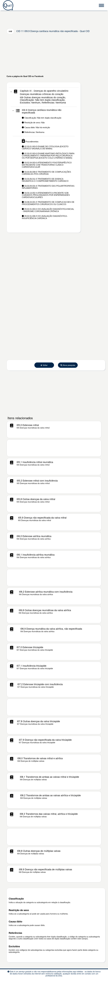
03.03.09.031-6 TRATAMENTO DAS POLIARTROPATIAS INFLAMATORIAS (48, 187)
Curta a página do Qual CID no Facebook (25, 76)
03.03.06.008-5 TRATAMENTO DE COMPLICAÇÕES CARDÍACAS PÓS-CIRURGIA (46, 173)
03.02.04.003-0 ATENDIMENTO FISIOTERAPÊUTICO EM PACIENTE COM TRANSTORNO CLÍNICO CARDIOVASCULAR (47, 164)
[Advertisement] (54, 54)
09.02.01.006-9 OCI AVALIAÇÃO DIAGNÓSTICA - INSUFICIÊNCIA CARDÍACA (45, 217)
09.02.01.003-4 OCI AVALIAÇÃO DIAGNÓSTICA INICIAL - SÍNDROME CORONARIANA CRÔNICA (48, 210)
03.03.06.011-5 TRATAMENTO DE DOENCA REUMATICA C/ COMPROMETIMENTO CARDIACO (45, 180)
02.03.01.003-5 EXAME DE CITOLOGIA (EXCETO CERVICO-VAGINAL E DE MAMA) (45, 147)
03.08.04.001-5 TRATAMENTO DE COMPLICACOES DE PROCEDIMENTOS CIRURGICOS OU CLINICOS (48, 203)
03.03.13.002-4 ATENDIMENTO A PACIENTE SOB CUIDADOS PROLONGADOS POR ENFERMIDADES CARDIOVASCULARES (46, 195)
